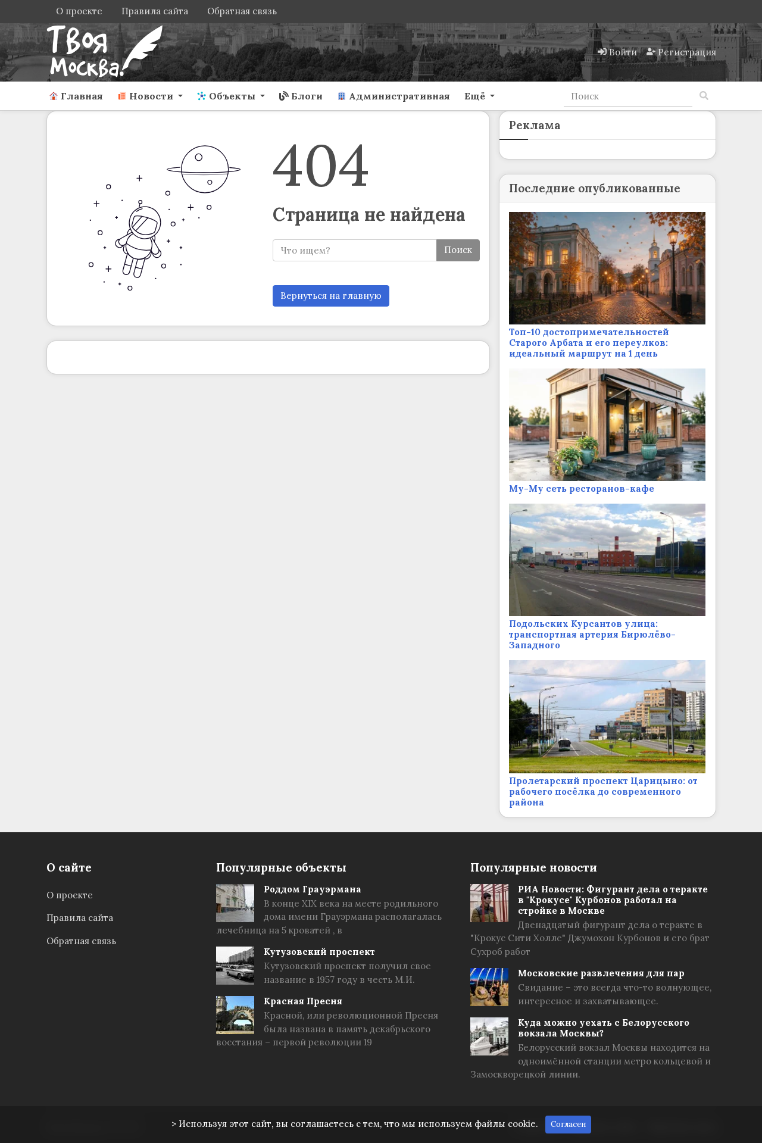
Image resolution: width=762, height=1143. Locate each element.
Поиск (458, 249)
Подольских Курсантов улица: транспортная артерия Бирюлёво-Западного (592, 634)
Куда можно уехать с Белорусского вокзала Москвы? (603, 1028)
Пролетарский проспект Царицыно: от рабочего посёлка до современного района (603, 791)
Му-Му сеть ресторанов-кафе (581, 488)
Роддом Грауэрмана (312, 889)
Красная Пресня (303, 1001)
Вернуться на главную (331, 295)
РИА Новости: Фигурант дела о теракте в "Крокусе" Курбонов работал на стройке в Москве (613, 899)
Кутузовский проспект (319, 951)
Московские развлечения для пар (601, 973)
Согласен (568, 1124)
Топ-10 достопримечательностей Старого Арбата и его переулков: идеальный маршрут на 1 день (589, 342)
